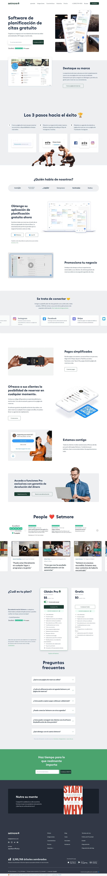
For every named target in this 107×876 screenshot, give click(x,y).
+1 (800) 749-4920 (77, 3)
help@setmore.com (13, 838)
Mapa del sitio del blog (88, 848)
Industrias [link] (59, 3)
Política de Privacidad (87, 837)
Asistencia (67, 844)
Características (51, 840)
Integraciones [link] (40, 3)
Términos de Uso (86, 833)
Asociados (67, 840)
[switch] (45, 602)
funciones (56, 739)
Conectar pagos (71, 369)
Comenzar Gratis (85, 607)
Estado (83, 840)
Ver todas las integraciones (60, 308)
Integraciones (51, 837)
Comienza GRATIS (38, 42)
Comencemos (14, 418)
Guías (66, 837)
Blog (65, 833)
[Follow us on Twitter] (14, 842)
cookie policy (55, 874)
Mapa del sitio (85, 844)
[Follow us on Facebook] (9, 842)
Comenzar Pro (54, 607)
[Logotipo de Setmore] (13, 3)
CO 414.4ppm (21, 871)
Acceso (86, 3)
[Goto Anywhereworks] (14, 849)
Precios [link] (66, 3)
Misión (49, 833)
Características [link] (50, 3)
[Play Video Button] (31, 265)
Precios (49, 844)
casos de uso (70, 739)
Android (13, 242)
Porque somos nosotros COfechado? (36, 871)
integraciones (62, 739)
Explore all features (53, 653)
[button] (53, 680)
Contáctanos (11, 645)
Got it (59, 874)
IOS (17, 242)
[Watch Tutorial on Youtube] (17, 842)
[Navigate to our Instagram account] (11, 842)
